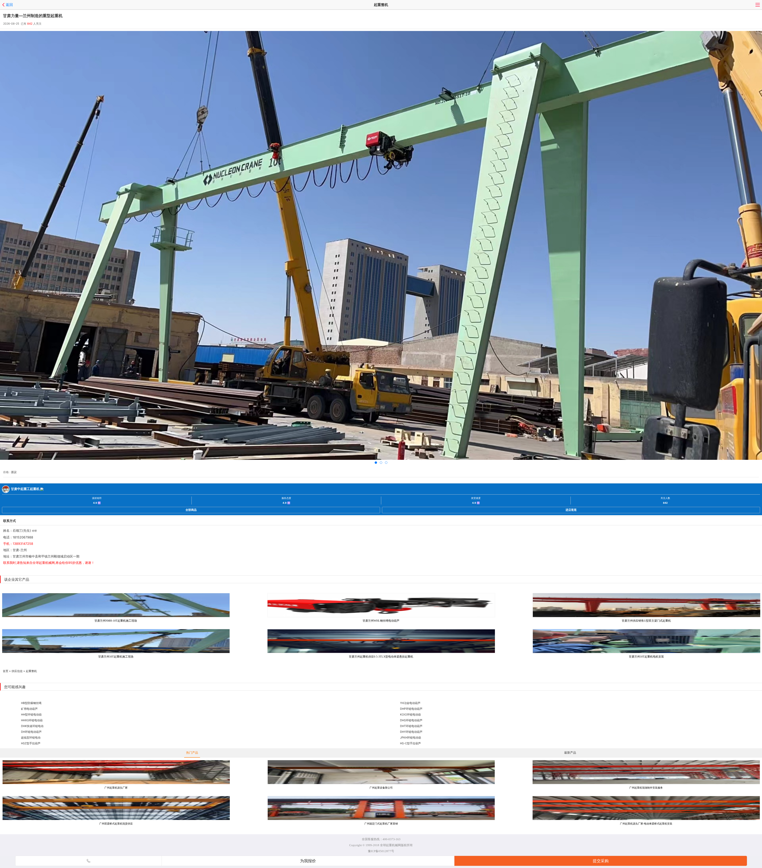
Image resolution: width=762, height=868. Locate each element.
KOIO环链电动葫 (410, 714)
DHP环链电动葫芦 (411, 708)
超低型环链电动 (30, 737)
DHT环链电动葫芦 (411, 726)
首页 (5, 671)
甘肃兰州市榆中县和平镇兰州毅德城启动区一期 (46, 556)
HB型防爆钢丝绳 (31, 703)
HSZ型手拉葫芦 (30, 743)
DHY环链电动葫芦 (411, 731)
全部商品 (191, 509)
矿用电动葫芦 (29, 708)
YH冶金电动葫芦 (410, 703)
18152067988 (23, 537)
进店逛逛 (571, 509)
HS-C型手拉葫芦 (410, 743)
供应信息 (17, 671)
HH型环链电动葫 (31, 714)
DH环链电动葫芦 (31, 731)
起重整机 (31, 671)
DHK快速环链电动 (32, 726)
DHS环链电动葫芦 (411, 720)
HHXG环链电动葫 (32, 720)
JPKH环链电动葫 (410, 737)
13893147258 (23, 544)
